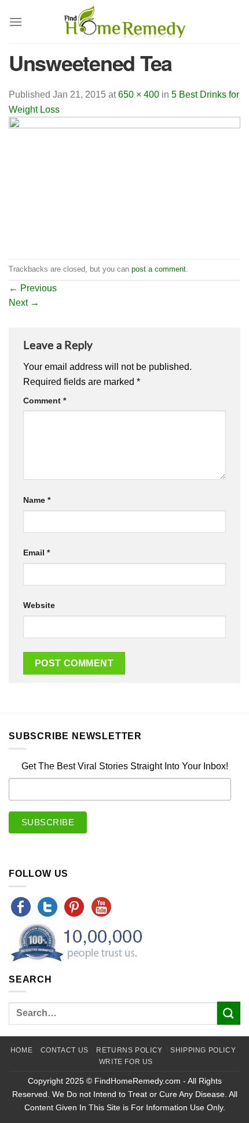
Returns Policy (129, 1050)
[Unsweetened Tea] (124, 187)
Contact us (65, 1050)
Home (21, 1050)
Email (36, 552)
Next (24, 302)
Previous (33, 288)
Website (39, 605)
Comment (44, 400)
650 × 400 (138, 94)
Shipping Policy (203, 1050)
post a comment (158, 269)
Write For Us (126, 1062)
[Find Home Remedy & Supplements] (124, 22)
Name (36, 500)
